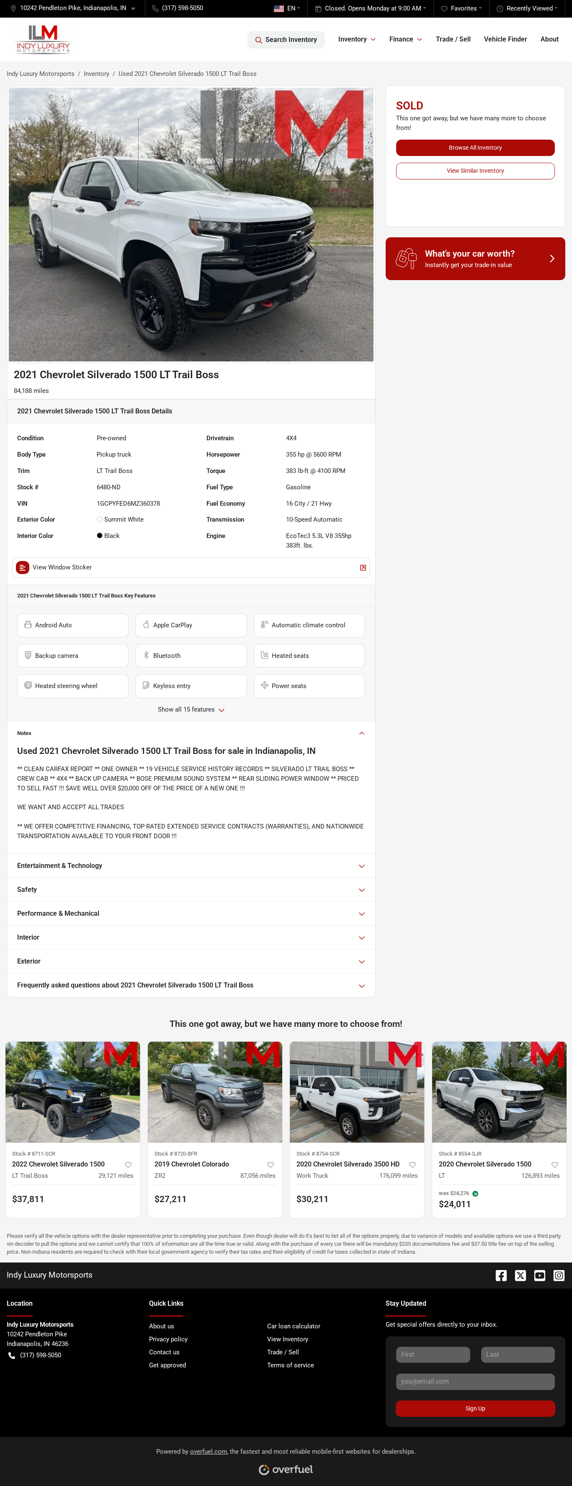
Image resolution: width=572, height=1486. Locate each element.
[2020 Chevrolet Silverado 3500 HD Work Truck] (357, 1092)
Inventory (96, 74)
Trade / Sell (453, 39)
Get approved (167, 1365)
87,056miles (258, 1175)
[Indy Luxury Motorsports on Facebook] (498, 1275)
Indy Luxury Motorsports (41, 74)
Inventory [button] (352, 39)
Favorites (464, 8)
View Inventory (287, 1339)
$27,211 (171, 1199)
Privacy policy (168, 1339)
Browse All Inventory (475, 147)
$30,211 (312, 1199)
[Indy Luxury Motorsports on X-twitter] (517, 1275)
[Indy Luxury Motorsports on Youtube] (536, 1275)
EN (291, 8)
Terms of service (290, 1365)
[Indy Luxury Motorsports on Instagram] (555, 1275)
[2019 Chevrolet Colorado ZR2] (215, 1092)
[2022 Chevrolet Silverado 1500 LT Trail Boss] (72, 1092)
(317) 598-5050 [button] (182, 8)
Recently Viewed (530, 8)
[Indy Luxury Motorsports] (43, 40)
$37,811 (28, 1199)
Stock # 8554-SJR (460, 1154)
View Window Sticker (62, 567)
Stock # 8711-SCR (33, 1154)
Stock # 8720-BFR (176, 1154)
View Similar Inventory (475, 170)
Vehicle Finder (505, 39)
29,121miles (116, 1175)
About (550, 39)
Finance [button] (401, 39)
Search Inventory (291, 40)
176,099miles (398, 1175)
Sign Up (475, 1408)
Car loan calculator (293, 1326)
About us (161, 1326)
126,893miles (540, 1175)
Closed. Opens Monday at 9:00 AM (373, 8)
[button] (76, 8)
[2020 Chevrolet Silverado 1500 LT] (499, 1092)
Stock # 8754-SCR (318, 1154)
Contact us (164, 1352)
